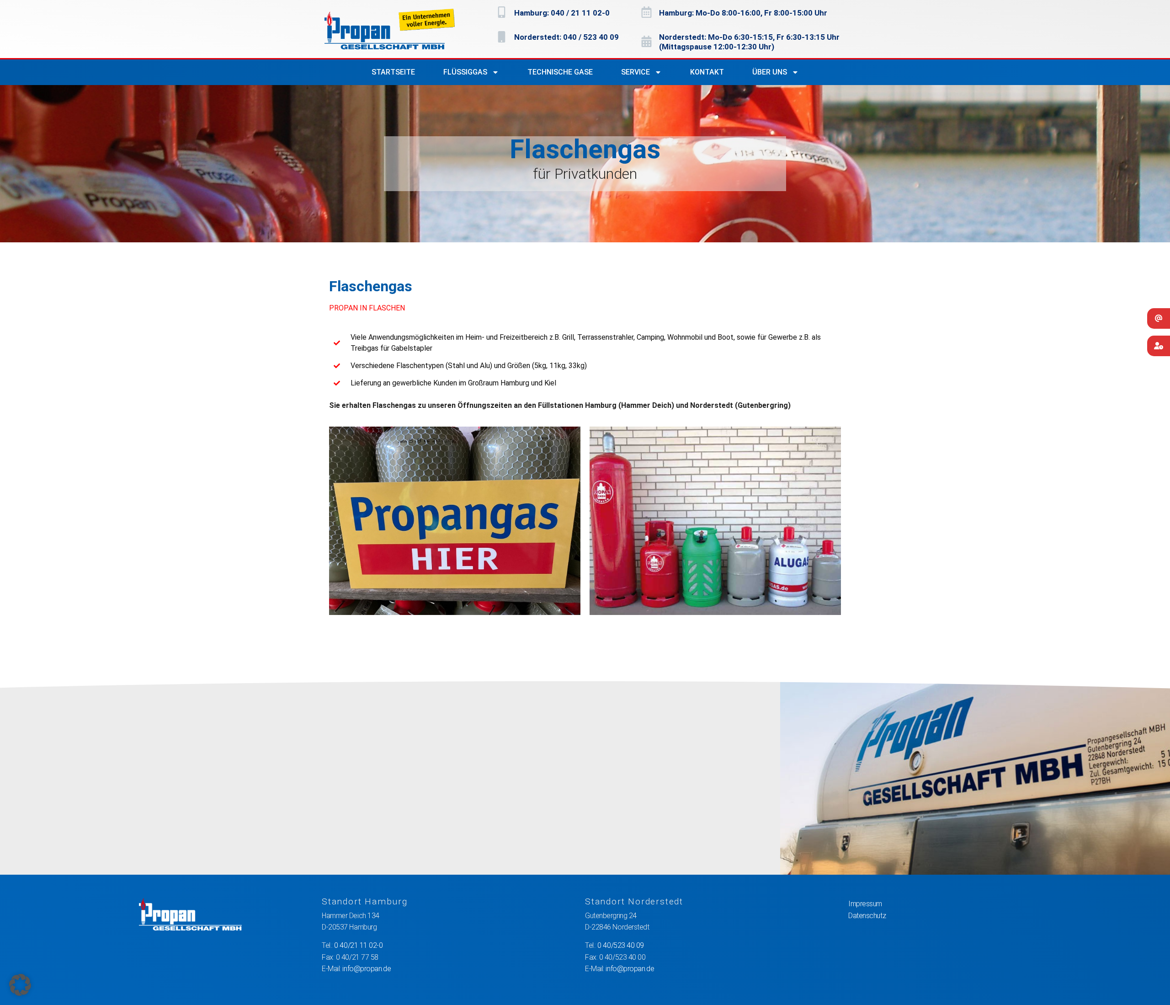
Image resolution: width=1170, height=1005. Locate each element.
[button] (20, 985)
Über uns (769, 72)
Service (635, 72)
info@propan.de (366, 968)
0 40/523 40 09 (620, 945)
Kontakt (707, 72)
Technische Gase (560, 72)
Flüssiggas (465, 72)
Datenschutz (867, 915)
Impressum (865, 903)
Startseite (393, 72)
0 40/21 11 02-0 (358, 945)
